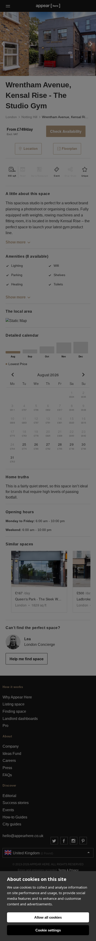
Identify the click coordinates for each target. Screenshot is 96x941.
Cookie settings (48, 930)
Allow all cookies (48, 917)
